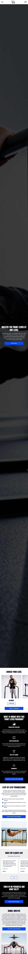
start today (14, 343)
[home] (13, 2)
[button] (2, 2)
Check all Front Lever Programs (14, 779)
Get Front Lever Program (14, 928)
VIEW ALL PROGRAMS (14, 708)
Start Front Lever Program (14, 816)
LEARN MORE (11, 703)
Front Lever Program (13, 901)
